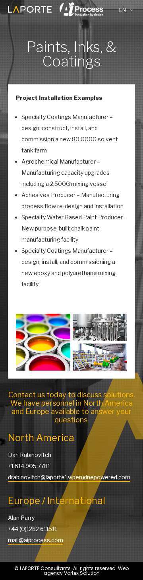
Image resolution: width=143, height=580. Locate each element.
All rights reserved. (95, 568)
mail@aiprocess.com (35, 540)
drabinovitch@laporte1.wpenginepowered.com (69, 477)
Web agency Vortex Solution (86, 570)
